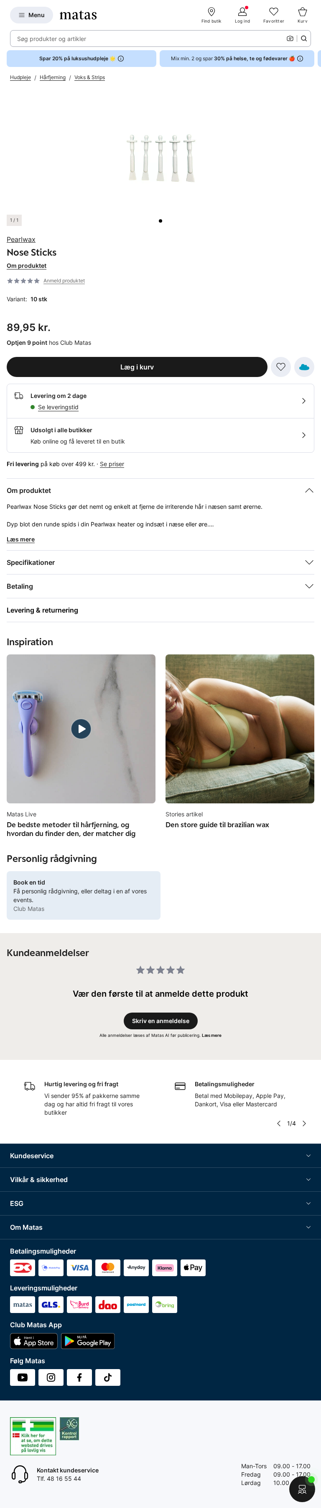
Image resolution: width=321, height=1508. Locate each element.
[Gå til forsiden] (78, 15)
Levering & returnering (42, 610)
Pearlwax (21, 239)
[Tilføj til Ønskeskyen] (304, 367)
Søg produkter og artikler (51, 38)
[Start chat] (302, 1489)
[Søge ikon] (304, 38)
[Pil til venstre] (278, 1123)
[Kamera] (290, 38)
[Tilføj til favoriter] (281, 367)
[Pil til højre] (314, 58)
